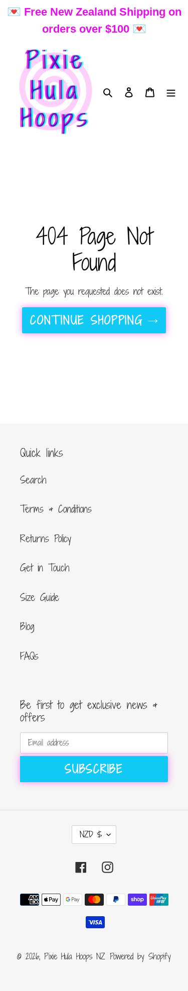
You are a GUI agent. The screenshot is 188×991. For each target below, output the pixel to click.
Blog (27, 626)
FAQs (29, 656)
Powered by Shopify (140, 956)
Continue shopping (86, 320)
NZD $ (91, 834)
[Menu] (170, 92)
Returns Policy (45, 538)
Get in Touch (44, 567)
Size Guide (39, 597)
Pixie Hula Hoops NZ (74, 956)
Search (33, 479)
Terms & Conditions (56, 509)
